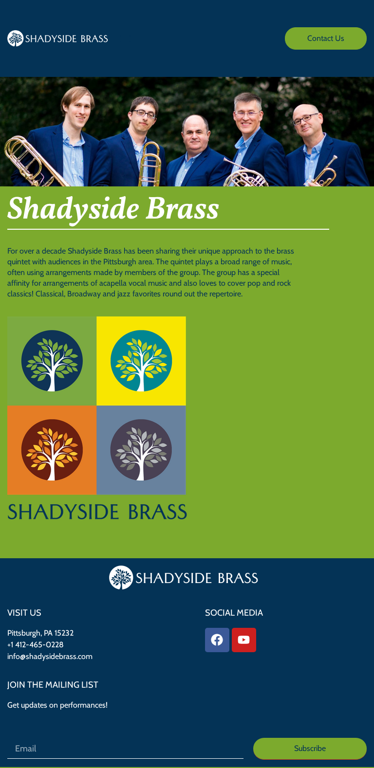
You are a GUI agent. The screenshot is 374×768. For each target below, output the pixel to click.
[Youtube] (244, 640)
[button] (125, 38)
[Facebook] (217, 640)
